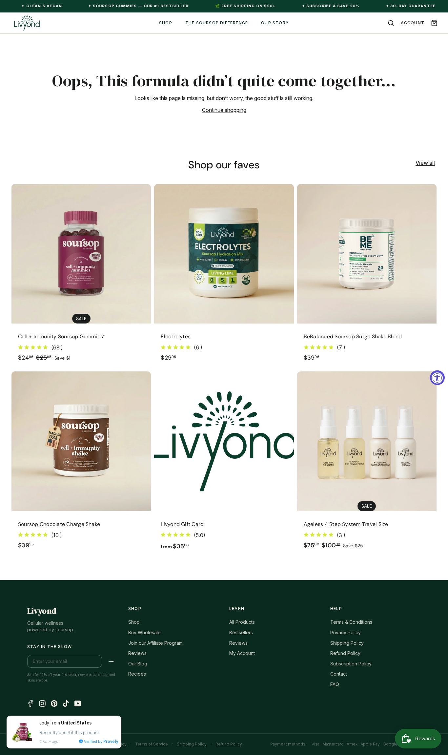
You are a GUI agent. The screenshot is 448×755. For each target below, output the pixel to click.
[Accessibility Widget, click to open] (437, 377)
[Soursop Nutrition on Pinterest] (54, 703)
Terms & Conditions (351, 622)
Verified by (100, 741)
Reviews (137, 653)
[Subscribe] (111, 661)
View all (425, 162)
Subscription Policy (351, 663)
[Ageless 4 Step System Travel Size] (367, 464)
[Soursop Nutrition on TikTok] (66, 703)
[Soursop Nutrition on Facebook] (30, 703)
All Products (242, 622)
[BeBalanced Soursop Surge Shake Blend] (367, 276)
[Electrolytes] (224, 276)
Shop (134, 622)
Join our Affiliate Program (155, 643)
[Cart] (434, 23)
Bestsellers (241, 632)
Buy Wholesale (144, 632)
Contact (338, 674)
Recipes (137, 674)
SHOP (165, 22)
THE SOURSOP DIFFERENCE (216, 22)
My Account (242, 653)
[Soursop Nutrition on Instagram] (42, 703)
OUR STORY (275, 22)
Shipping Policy (347, 643)
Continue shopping (224, 110)
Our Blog (137, 663)
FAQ (334, 684)
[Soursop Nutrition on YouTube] (77, 703)
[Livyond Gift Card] (224, 464)
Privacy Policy (345, 632)
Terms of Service (151, 744)
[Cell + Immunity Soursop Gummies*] (81, 276)
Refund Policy (345, 653)
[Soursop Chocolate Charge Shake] (81, 464)
